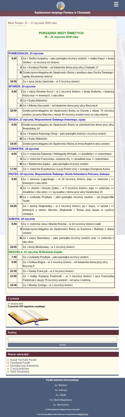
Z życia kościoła (19, 368)
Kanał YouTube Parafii (23, 359)
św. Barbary (61, 385)
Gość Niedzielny (19, 371)
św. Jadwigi (61, 390)
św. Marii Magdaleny (61, 399)
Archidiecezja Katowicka (24, 365)
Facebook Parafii (20, 362)
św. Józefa (61, 395)
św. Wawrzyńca (61, 404)
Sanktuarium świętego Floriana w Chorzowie (62, 12)
